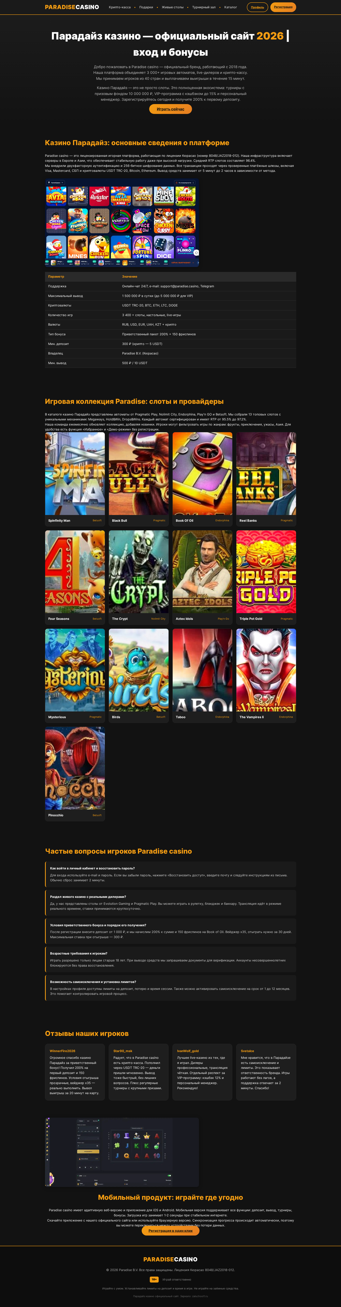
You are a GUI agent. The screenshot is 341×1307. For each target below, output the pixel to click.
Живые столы (173, 7)
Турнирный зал (204, 7)
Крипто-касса (120, 7)
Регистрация (283, 6)
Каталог (230, 7)
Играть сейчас (170, 109)
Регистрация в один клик (171, 1231)
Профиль (257, 7)
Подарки (146, 7)
